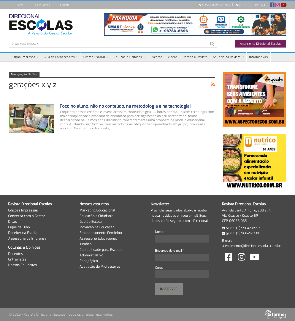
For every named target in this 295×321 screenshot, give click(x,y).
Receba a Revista (195, 57)
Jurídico (85, 244)
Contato (65, 5)
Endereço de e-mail (169, 250)
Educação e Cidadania (96, 216)
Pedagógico (88, 261)
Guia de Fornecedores (59, 57)
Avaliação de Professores (99, 266)
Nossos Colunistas (22, 265)
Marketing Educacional (97, 210)
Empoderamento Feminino (100, 232)
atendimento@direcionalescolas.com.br (251, 246)
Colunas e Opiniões (128, 57)
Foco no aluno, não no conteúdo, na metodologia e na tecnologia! (125, 106)
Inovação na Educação (96, 227)
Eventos (156, 57)
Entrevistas (17, 259)
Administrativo (91, 255)
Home (20, 5)
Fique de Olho (19, 227)
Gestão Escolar (94, 57)
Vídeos (173, 57)
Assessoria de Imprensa (27, 238)
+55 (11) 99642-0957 (217, 5)
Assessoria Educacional (98, 238)
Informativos (258, 57)
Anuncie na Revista (227, 57)
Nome (160, 231)
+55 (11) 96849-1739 (253, 5)
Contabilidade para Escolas (100, 249)
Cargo (159, 267)
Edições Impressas (23, 210)
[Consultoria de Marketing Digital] (275, 314)
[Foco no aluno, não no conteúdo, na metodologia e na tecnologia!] (31, 118)
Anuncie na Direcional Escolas (260, 44)
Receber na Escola (22, 232)
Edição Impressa (23, 57)
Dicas (12, 221)
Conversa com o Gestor (26, 216)
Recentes (15, 253)
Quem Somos (42, 5)
